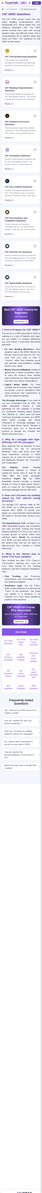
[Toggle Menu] (2, 3)
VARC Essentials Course (15, 406)
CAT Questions (12, 9)
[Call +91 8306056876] (29, 3)
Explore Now (19, 321)
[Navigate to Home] (12, 3)
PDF (23, 3)
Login (36, 3)
